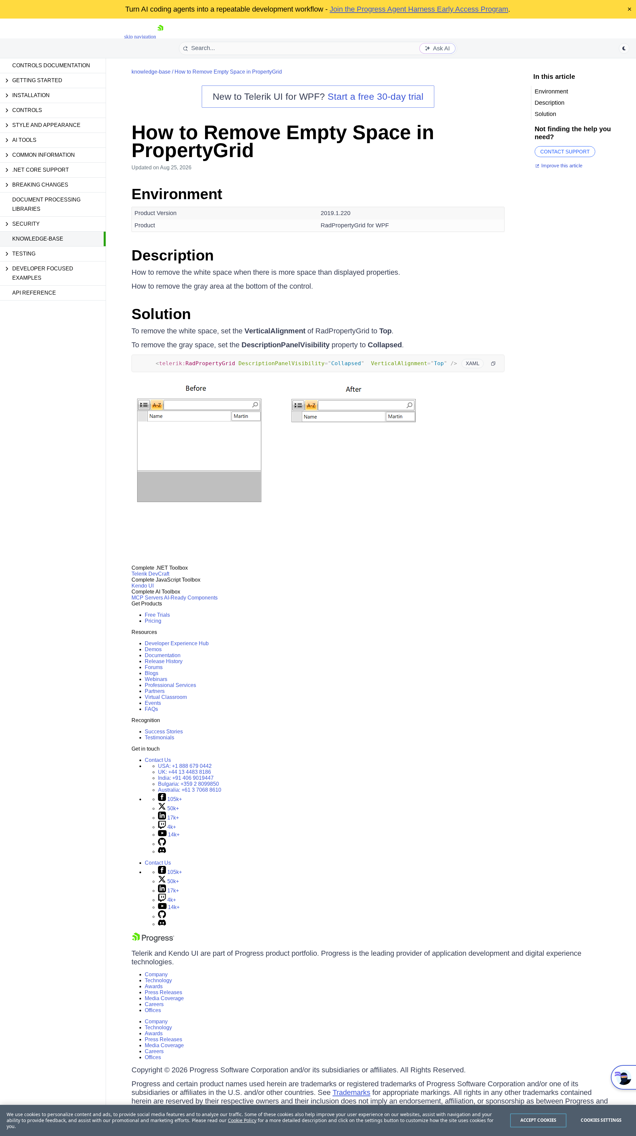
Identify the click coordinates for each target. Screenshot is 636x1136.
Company (156, 974)
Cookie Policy (242, 1120)
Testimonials (159, 737)
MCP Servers (147, 597)
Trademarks (351, 1092)
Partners (155, 691)
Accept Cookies (538, 1120)
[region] (318, 1120)
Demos (153, 649)
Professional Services (170, 685)
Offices (153, 1010)
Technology (158, 980)
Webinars (156, 679)
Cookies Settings (601, 1120)
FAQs (151, 709)
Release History (164, 661)
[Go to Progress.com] (153, 940)
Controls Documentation (51, 65)
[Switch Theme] (624, 48)
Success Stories (164, 731)
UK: (184, 772)
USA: (185, 766)
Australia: (189, 790)
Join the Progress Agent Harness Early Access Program (419, 9)
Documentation (163, 655)
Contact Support (565, 151)
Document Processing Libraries (46, 204)
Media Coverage (164, 998)
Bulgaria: (188, 784)
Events (153, 703)
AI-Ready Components (191, 597)
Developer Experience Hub (177, 643)
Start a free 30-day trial (375, 96)
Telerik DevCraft (150, 574)
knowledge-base (37, 239)
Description (173, 255)
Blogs (151, 673)
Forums (154, 667)
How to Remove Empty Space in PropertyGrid (228, 72)
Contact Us (158, 760)
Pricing (153, 621)
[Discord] (162, 851)
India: (186, 778)
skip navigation (140, 36)
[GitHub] (162, 844)
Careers (154, 1004)
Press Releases (163, 992)
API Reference (34, 293)
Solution (161, 314)
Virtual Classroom (166, 697)
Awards (154, 986)
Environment (177, 194)
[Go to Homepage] (160, 36)
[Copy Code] (493, 363)
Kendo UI (143, 586)
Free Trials (157, 615)
